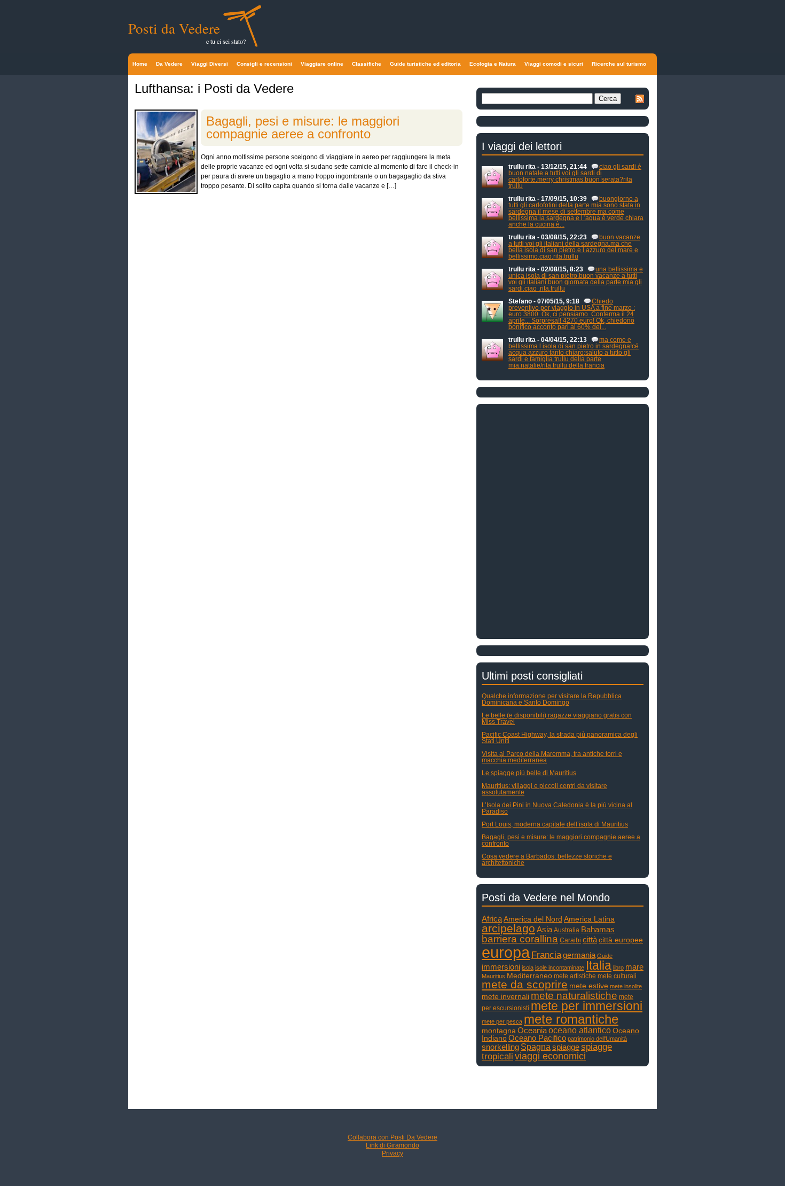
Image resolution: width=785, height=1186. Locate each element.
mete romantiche (571, 1019)
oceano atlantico (579, 1030)
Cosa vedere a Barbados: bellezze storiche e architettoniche (547, 860)
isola (527, 967)
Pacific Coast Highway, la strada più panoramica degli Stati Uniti (560, 738)
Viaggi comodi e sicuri (553, 64)
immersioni (501, 966)
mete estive (588, 986)
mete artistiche (575, 976)
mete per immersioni (586, 1006)
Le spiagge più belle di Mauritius (529, 773)
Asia (544, 929)
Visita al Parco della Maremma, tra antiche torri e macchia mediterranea (552, 757)
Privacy (392, 1153)
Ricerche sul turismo (619, 64)
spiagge (565, 1047)
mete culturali (617, 976)
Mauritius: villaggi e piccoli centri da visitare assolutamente (544, 789)
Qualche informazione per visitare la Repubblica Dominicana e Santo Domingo (552, 699)
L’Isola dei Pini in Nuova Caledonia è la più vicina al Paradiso (557, 808)
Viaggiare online (322, 64)
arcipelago (508, 928)
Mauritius (493, 976)
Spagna (536, 1046)
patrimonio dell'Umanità (597, 1038)
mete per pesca (502, 1021)
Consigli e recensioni (264, 64)
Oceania (532, 1030)
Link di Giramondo (392, 1145)
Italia (598, 965)
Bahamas (598, 929)
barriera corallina (520, 939)
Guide (605, 956)
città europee (621, 940)
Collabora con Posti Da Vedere (392, 1137)
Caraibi (570, 940)
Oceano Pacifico (537, 1038)
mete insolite (626, 986)
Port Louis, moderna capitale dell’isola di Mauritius (555, 824)
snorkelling (500, 1046)
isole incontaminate (559, 967)
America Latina (589, 919)
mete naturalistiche (574, 995)
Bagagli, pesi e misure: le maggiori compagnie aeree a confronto (302, 127)
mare (634, 967)
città (590, 939)
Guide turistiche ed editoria (425, 64)
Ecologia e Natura (492, 64)
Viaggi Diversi (209, 64)
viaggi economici (550, 1056)
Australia (566, 930)
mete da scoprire (525, 984)
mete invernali (505, 997)
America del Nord (533, 919)
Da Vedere (169, 64)
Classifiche (366, 64)
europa (506, 952)
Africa (492, 918)
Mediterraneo (529, 976)
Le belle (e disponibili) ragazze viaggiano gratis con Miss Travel (557, 718)
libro (618, 967)
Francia (546, 954)
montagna (499, 1031)
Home (139, 64)
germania (579, 955)
